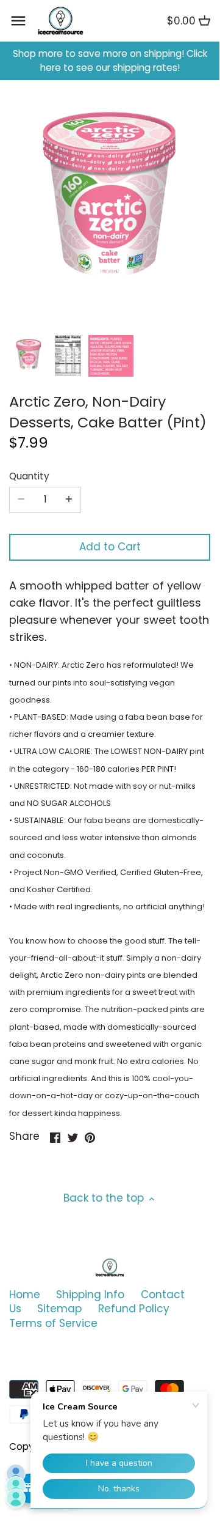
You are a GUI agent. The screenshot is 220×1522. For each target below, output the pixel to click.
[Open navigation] (18, 21)
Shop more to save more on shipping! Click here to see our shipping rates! (110, 61)
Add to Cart (110, 546)
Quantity (29, 476)
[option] (28, 355)
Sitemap (59, 1308)
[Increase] (68, 499)
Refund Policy (133, 1308)
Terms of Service (53, 1323)
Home (24, 1294)
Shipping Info (90, 1294)
